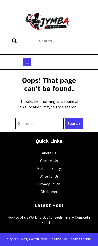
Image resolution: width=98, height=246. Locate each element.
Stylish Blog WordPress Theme (34, 239)
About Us (49, 153)
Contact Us (49, 161)
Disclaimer (49, 192)
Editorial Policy (49, 168)
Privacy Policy (49, 184)
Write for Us (49, 176)
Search (15, 41)
